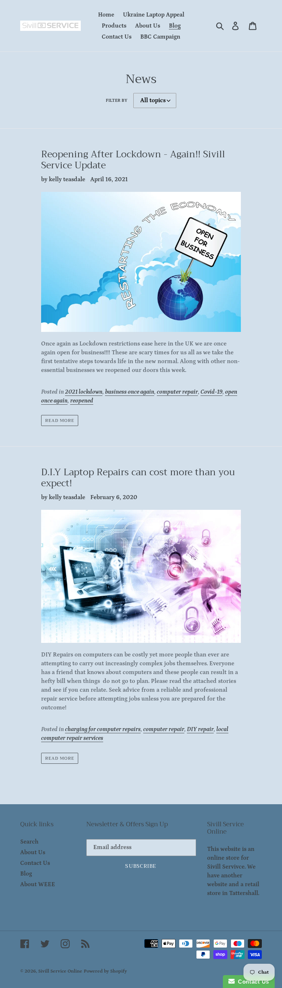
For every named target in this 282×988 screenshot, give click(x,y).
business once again (129, 392)
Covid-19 (211, 392)
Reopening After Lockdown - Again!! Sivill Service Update (133, 159)
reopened (81, 400)
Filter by (116, 100)
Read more (59, 420)
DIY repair (200, 729)
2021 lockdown (83, 392)
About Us (32, 852)
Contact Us (35, 863)
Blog (26, 873)
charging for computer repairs (103, 729)
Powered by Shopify (105, 971)
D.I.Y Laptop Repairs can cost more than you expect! (138, 477)
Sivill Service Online (60, 971)
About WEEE (37, 884)
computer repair (177, 392)
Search (29, 841)
